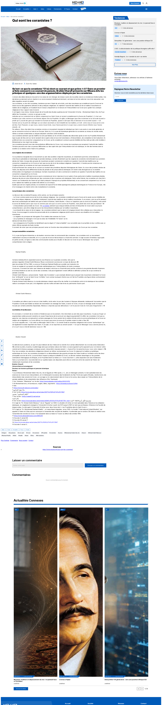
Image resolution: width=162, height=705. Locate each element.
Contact (75, 9)
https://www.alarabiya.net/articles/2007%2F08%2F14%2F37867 (43, 392)
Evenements (14, 440)
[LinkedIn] (2, 350)
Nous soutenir (23, 440)
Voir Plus (135, 65)
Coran (8, 429)
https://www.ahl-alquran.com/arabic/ (26, 388)
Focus (22, 429)
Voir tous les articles (21, 688)
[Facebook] (2, 341)
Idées (42, 9)
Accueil (18, 9)
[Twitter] (2, 359)
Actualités (27, 9)
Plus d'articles (5, 440)
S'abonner (120, 100)
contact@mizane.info (120, 81)
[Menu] (146, 9)
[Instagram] (2, 345)
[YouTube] (2, 364)
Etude (27, 429)
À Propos (67, 9)
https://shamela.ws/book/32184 (67, 383)
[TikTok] (2, 355)
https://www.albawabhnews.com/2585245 (28, 416)
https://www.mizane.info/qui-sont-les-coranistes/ (58, 449)
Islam (35, 9)
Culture (49, 9)
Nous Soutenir (135, 3)
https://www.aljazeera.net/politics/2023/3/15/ (55, 381)
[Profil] (147, 3)
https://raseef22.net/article (31, 396)
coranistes (46, 206)
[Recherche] (143, 3)
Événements (57, 9)
